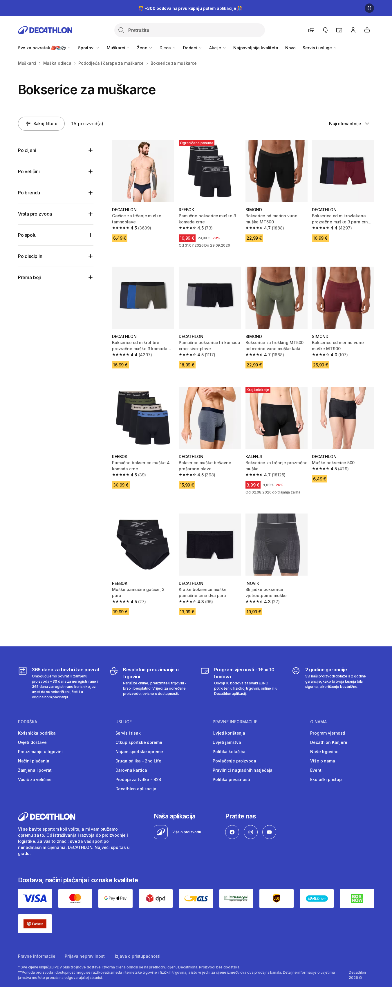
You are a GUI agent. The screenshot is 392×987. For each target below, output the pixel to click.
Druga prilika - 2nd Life (138, 760)
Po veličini (29, 171)
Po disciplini (31, 256)
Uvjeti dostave (32, 742)
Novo (290, 47)
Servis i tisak (128, 733)
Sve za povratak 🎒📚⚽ (42, 47)
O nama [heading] (318, 722)
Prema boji (29, 277)
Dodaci (190, 47)
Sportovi (87, 47)
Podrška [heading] (27, 722)
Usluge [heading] (123, 722)
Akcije (215, 47)
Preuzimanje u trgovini (40, 751)
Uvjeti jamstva (227, 742)
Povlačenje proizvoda (234, 760)
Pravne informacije (36, 956)
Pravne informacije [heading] (235, 722)
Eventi (316, 770)
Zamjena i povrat (35, 770)
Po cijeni (27, 150)
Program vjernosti (327, 733)
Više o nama (322, 760)
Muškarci (116, 47)
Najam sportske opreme (139, 751)
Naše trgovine (324, 751)
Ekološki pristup (326, 779)
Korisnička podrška (37, 733)
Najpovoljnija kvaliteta (255, 47)
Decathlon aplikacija (135, 788)
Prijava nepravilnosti (85, 956)
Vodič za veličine (35, 779)
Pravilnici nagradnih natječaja (242, 770)
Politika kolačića (229, 751)
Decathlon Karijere (328, 742)
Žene (142, 47)
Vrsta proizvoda (35, 214)
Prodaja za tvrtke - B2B (138, 779)
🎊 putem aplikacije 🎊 (190, 8)
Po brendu (29, 193)
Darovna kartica (131, 770)
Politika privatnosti (231, 779)
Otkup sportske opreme (138, 742)
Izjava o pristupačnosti (137, 956)
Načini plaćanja (33, 760)
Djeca (166, 47)
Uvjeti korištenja (229, 733)
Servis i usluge (318, 47)
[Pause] (369, 8)
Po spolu (27, 235)
